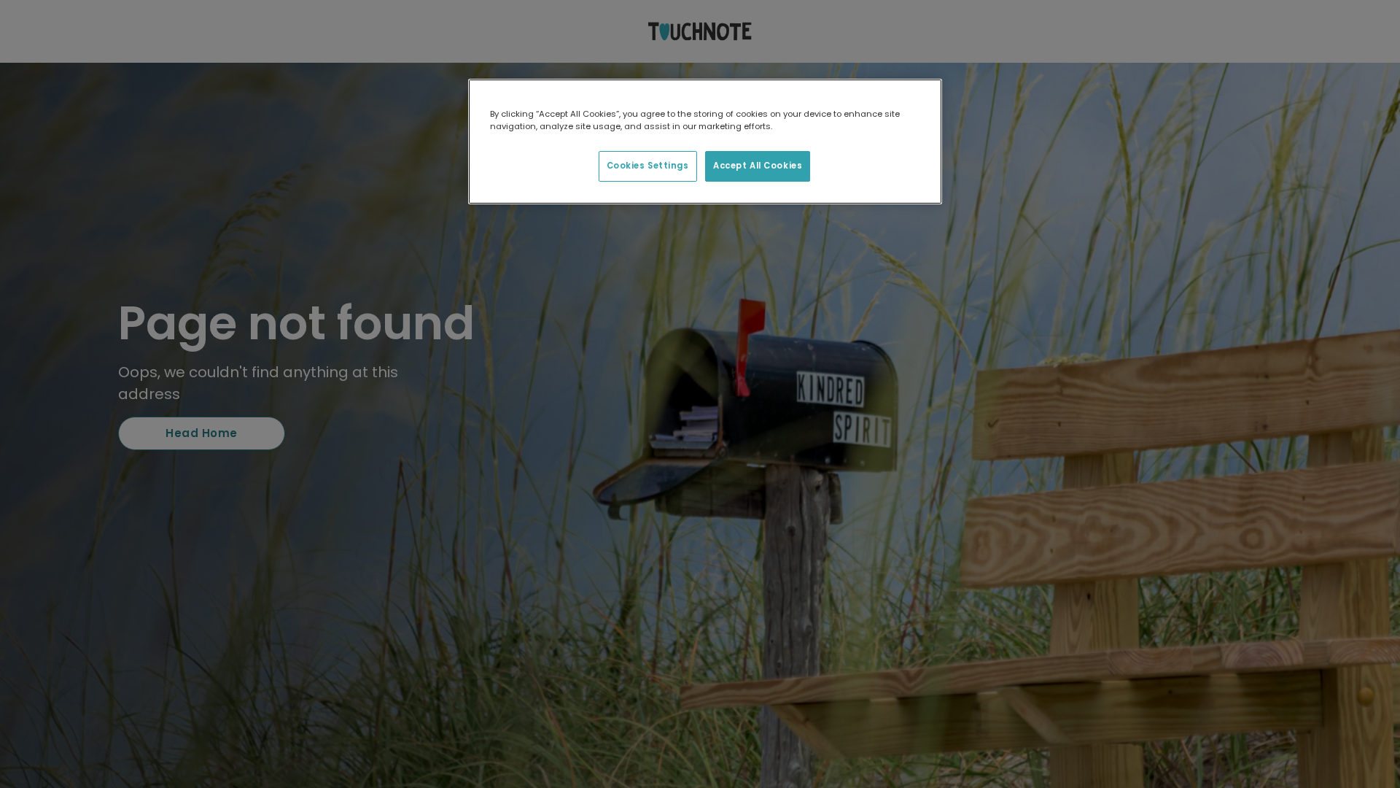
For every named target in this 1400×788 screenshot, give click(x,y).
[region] (705, 141)
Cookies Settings (648, 165)
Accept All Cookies (757, 165)
